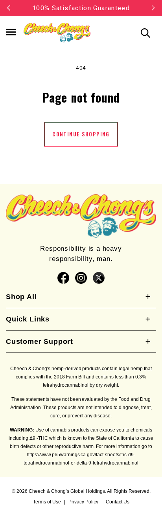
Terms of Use (47, 502)
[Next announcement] (153, 8)
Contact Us (117, 502)
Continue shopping (80, 134)
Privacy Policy (83, 502)
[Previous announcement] (8, 8)
